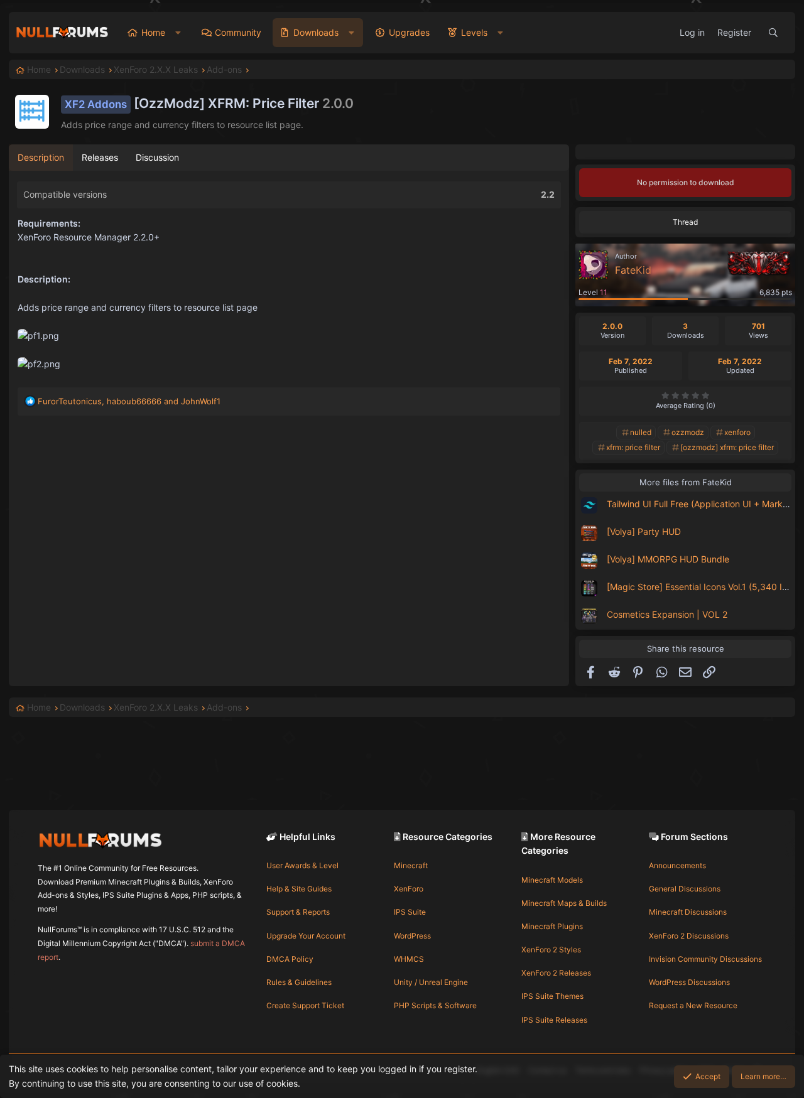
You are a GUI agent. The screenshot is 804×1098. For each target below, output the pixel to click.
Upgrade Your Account (305, 935)
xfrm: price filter (633, 447)
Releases (100, 157)
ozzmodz (687, 432)
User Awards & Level (302, 865)
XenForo (408, 888)
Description (41, 157)
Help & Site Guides (299, 888)
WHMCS (409, 959)
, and (129, 401)
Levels (474, 32)
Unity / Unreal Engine (431, 982)
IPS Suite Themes (552, 996)
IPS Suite (410, 912)
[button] (178, 32)
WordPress (412, 935)
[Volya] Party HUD (644, 531)
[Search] (773, 32)
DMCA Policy (289, 959)
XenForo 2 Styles (551, 949)
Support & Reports (298, 912)
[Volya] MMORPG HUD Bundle (668, 559)
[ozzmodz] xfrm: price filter (727, 447)
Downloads (316, 32)
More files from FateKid (685, 482)
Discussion (157, 157)
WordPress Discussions (689, 982)
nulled (640, 432)
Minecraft (411, 865)
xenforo (737, 432)
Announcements (677, 865)
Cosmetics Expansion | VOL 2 (667, 614)
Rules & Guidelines (299, 982)
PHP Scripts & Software (435, 1005)
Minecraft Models (552, 880)
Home (153, 32)
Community (238, 32)
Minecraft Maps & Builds (564, 903)
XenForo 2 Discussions (689, 935)
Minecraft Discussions (688, 912)
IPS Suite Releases (554, 1020)
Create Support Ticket (305, 1005)
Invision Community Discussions (705, 959)
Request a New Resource (693, 1005)
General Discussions (684, 888)
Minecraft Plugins (552, 926)
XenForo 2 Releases (556, 972)
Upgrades (409, 32)
